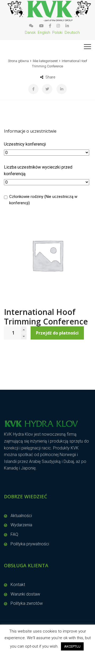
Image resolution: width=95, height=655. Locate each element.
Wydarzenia (21, 524)
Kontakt (18, 584)
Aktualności (21, 515)
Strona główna (18, 61)
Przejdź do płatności (57, 333)
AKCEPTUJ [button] (72, 646)
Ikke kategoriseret (45, 61)
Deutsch (72, 32)
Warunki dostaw (25, 594)
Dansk (30, 32)
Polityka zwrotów (27, 603)
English (44, 32)
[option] (47, 255)
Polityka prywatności (30, 543)
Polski (57, 32)
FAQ (14, 534)
